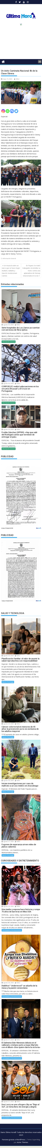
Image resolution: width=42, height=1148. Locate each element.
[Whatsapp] (8, 111)
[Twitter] (16, 111)
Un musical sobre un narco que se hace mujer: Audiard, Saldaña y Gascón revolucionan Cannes (11, 270)
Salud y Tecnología (7, 682)
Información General (9, 258)
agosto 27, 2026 (8, 841)
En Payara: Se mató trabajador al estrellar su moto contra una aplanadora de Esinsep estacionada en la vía (31, 270)
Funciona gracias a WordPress (13, 1139)
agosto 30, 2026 (8, 325)
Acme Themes (22, 1142)
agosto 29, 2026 (8, 429)
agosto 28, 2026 (8, 780)
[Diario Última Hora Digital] (3, 61)
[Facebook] (12, 111)
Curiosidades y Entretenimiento (11, 930)
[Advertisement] (21, 43)
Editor (17, 79)
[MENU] (39, 61)
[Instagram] (3, 111)
